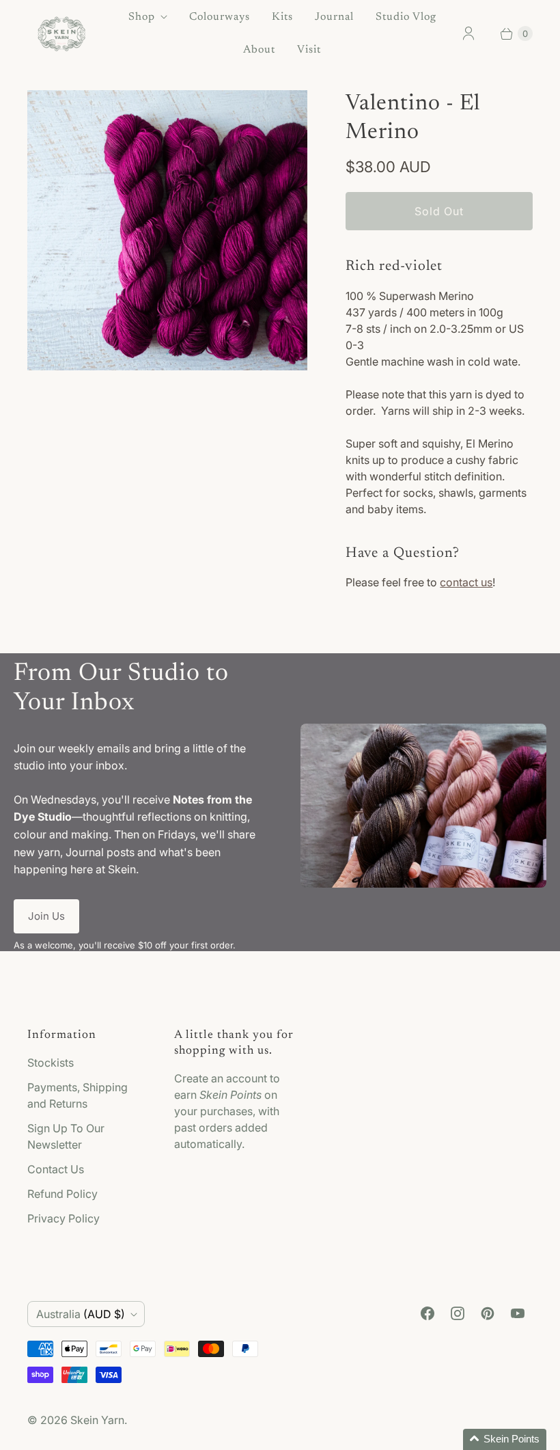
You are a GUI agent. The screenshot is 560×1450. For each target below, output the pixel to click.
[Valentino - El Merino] (167, 230)
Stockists (50, 1062)
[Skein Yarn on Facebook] (427, 1313)
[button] (504, 1439)
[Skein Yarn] (61, 34)
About (259, 49)
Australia (80, 1314)
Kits (282, 17)
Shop (141, 17)
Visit (309, 49)
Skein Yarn (97, 1420)
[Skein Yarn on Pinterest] (488, 1313)
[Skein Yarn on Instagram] (458, 1313)
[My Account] (468, 33)
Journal (334, 17)
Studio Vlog (406, 17)
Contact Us (55, 1169)
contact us (466, 582)
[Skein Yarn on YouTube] (518, 1313)
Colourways (219, 17)
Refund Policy (62, 1194)
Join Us (46, 915)
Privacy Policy (63, 1218)
